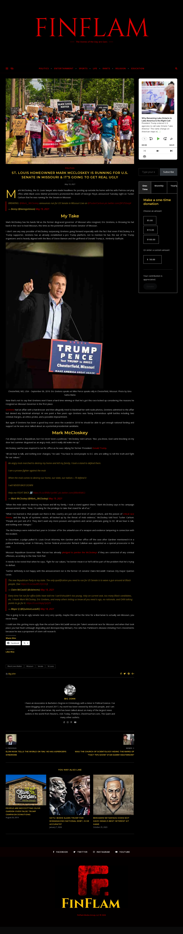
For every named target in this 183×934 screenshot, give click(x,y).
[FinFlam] (91, 32)
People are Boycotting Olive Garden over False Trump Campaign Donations (23, 811)
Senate (40, 666)
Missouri (29, 666)
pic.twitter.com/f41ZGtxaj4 (118, 203)
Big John (12, 673)
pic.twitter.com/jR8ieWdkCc (71, 492)
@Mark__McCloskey (29, 203)
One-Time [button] (145, 187)
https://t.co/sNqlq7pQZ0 (38, 603)
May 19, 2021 (42, 209)
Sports (83, 68)
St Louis (51, 666)
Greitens (10, 409)
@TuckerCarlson (96, 203)
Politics (44, 68)
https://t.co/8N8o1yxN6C (45, 492)
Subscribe (168, 172)
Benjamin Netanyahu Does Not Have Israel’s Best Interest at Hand (111, 821)
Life (95, 68)
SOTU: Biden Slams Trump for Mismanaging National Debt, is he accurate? (69, 821)
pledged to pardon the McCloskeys (80, 552)
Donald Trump (99, 448)
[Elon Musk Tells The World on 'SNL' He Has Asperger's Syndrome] (11, 739)
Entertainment (63, 68)
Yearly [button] (174, 185)
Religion (121, 68)
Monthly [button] (159, 185)
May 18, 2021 (47, 589)
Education (137, 68)
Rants (106, 68)
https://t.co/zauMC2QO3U (34, 584)
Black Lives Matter (15, 666)
